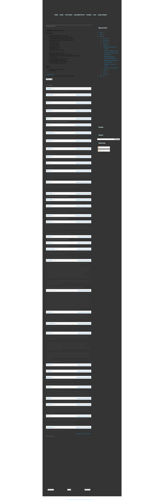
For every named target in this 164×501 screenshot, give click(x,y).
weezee (49, 215)
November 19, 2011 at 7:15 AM (83, 427)
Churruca (49, 221)
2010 (101, 76)
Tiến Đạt (49, 110)
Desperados (50, 427)
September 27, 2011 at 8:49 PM (83, 171)
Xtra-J (48, 182)
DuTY (48, 102)
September (105, 45)
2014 (101, 32)
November (105, 40)
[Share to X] (50, 79)
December (105, 38)
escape (49, 206)
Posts (100, 147)
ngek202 (49, 88)
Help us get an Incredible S (110, 68)
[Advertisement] (69, 473)
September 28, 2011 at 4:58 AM (83, 182)
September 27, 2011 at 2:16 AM (83, 141)
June (104, 72)
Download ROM (49, 74)
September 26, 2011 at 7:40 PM (83, 95)
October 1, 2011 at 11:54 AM (83, 249)
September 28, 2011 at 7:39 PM (83, 200)
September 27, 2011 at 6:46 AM (83, 156)
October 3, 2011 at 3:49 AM (84, 260)
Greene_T (49, 404)
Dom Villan (50, 193)
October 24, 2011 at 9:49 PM (83, 398)
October (105, 43)
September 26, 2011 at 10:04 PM (82, 133)
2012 (101, 34)
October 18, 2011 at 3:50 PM (83, 365)
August (104, 70)
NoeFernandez (51, 249)
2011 (101, 36)
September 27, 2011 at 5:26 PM (83, 163)
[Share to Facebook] (51, 79)
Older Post (87, 489)
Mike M (49, 156)
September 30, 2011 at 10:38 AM (82, 215)
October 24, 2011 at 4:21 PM (83, 387)
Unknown (49, 140)
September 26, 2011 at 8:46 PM (83, 111)
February (105, 74)
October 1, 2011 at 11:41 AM (83, 243)
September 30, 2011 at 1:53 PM (83, 222)
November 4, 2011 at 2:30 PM (83, 416)
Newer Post (50, 489)
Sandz (48, 387)
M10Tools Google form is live (111, 50)
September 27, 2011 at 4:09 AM (83, 149)
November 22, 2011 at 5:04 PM (83, 433)
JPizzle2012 (50, 94)
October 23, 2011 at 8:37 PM (83, 371)
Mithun (48, 170)
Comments (102, 150)
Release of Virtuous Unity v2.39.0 (62, 23)
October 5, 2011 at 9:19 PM (84, 333)
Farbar (48, 371)
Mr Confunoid (50, 323)
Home (69, 489)
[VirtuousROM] (82, 6)
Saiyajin (49, 312)
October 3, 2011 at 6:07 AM (84, 290)
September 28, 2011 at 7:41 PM (83, 206)
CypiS (95, 499)
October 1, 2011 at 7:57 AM (84, 236)
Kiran (48, 416)
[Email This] (47, 79)
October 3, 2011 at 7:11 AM (84, 312)
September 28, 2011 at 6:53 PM (83, 193)
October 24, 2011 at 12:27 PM (83, 377)
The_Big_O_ (50, 260)
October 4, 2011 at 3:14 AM (84, 323)
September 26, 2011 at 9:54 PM (83, 118)
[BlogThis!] (48, 79)
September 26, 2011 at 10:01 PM (82, 125)
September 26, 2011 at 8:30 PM (83, 103)
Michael (49, 364)
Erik (48, 163)
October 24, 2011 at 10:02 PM (83, 404)
